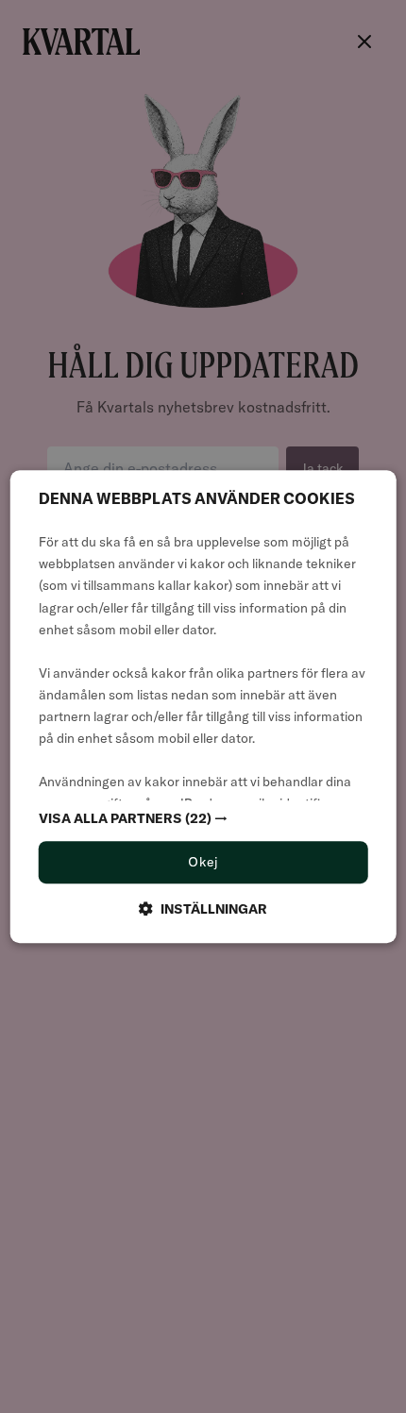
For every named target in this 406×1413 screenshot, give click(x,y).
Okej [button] (203, 862)
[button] (203, 819)
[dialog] (203, 707)
